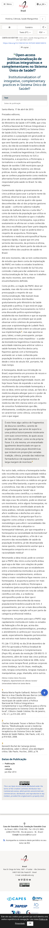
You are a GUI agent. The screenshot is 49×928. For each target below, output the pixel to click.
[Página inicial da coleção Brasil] (24, 862)
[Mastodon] (22, 880)
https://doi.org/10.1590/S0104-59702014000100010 (24, 43)
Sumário (29, 27)
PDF (41, 32)
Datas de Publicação (12, 103)
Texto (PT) (23, 32)
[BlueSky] (19, 880)
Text (6, 98)
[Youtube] (30, 880)
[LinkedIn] (24, 880)
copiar (25, 47)
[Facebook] (27, 880)
